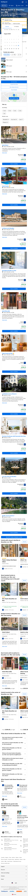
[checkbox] (18, 36)
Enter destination (8, 19)
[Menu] (26, 2)
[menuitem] (4, 5)
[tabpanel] (11, 42)
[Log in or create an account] (22, 2)
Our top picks (14, 81)
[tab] (7, 26)
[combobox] (14, 20)
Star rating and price (14, 87)
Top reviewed (14, 89)
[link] (4, 111)
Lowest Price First (14, 84)
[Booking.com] (4, 1)
